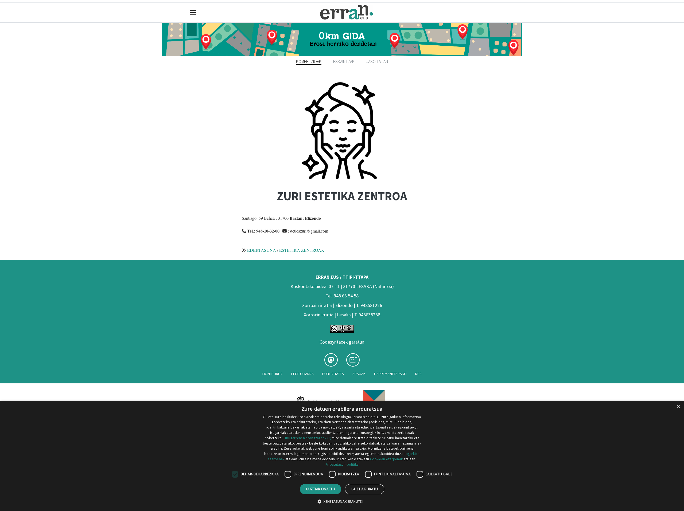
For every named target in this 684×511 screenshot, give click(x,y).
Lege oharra (302, 373)
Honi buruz (272, 373)
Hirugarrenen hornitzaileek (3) (307, 438)
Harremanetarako (390, 373)
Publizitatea (333, 373)
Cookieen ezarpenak (386, 459)
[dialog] (342, 456)
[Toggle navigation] (193, 12)
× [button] (678, 407)
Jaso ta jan (377, 61)
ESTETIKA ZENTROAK (301, 250)
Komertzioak (308, 61)
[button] (342, 501)
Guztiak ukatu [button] (364, 489)
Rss (418, 373)
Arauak (359, 373)
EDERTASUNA (261, 250)
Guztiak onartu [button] (320, 489)
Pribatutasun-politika (342, 464)
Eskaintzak (344, 61)
